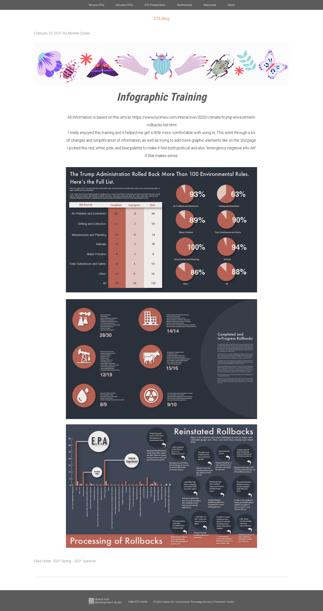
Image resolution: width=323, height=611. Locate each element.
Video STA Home (137, 601)
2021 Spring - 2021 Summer (74, 561)
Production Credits (224, 601)
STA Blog (161, 18)
